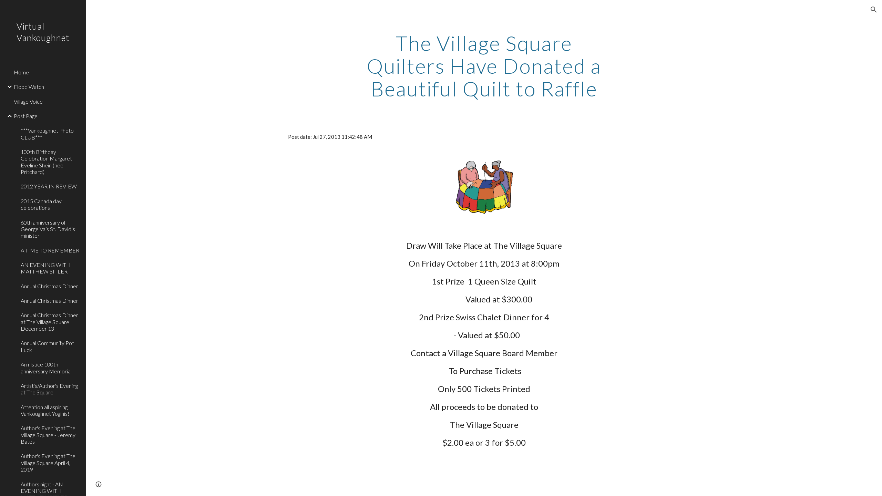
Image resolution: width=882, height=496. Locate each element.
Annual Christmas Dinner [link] (49, 286)
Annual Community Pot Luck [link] (47, 346)
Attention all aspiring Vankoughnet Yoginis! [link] (45, 410)
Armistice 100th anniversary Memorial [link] (46, 367)
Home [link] (21, 72)
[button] (873, 9)
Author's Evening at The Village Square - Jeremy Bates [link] (48, 435)
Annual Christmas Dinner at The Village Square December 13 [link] (49, 322)
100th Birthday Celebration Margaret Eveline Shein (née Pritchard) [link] (46, 161)
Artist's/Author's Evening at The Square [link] (49, 388)
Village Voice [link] (28, 101)
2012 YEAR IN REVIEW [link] (49, 186)
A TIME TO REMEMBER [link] (50, 250)
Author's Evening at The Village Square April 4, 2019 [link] (48, 463)
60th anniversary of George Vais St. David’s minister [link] (48, 229)
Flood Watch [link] (29, 86)
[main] (484, 66)
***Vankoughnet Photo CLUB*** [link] (47, 133)
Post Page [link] (26, 116)
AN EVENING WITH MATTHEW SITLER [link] (46, 268)
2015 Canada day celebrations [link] (41, 204)
